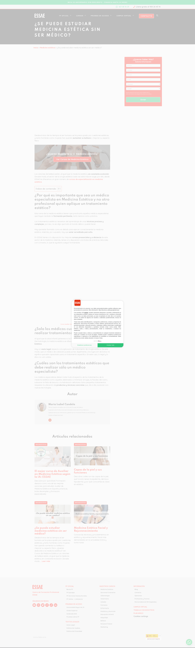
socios (86, 312)
